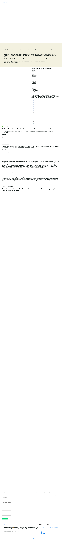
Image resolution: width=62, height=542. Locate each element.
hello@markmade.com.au (28, 494)
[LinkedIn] (57, 2)
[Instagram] (55, 2)
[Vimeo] (59, 2)
